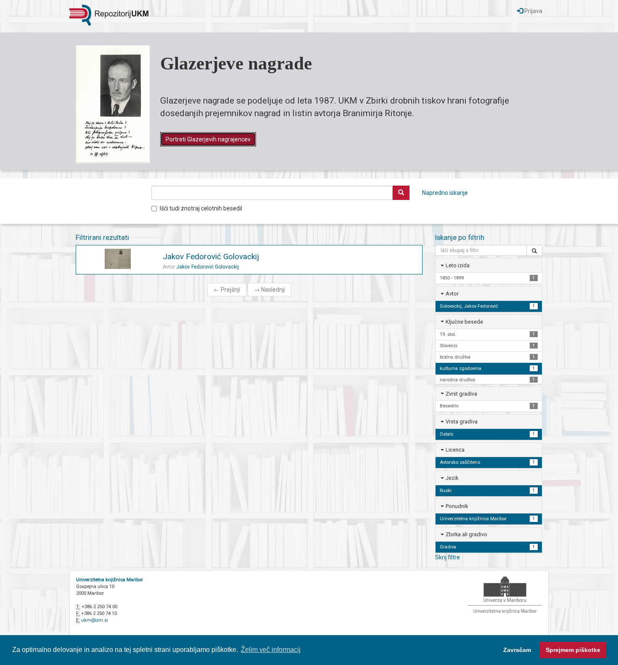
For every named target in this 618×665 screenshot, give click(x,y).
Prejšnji (227, 289)
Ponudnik (457, 506)
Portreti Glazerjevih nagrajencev (208, 139)
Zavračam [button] (517, 649)
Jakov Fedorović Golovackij (211, 256)
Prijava (532, 11)
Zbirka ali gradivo (466, 534)
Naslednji (269, 289)
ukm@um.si (94, 620)
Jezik (452, 478)
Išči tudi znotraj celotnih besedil (201, 208)
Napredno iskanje (445, 192)
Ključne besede (464, 322)
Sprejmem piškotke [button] (573, 649)
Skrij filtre (447, 557)
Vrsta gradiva (462, 421)
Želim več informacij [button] (271, 649)
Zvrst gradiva (461, 394)
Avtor (452, 293)
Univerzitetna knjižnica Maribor (109, 580)
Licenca (455, 450)
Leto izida (458, 265)
